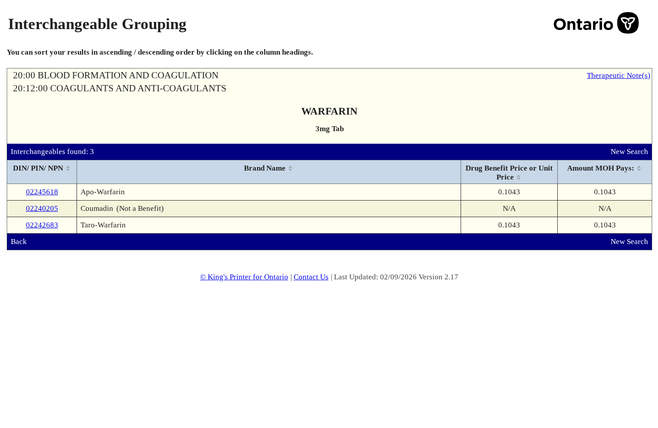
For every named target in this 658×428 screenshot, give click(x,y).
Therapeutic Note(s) (618, 75)
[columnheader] (42, 172)
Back (19, 241)
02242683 (42, 225)
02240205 (42, 208)
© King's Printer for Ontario (244, 277)
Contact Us (311, 277)
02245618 (42, 192)
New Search (629, 151)
